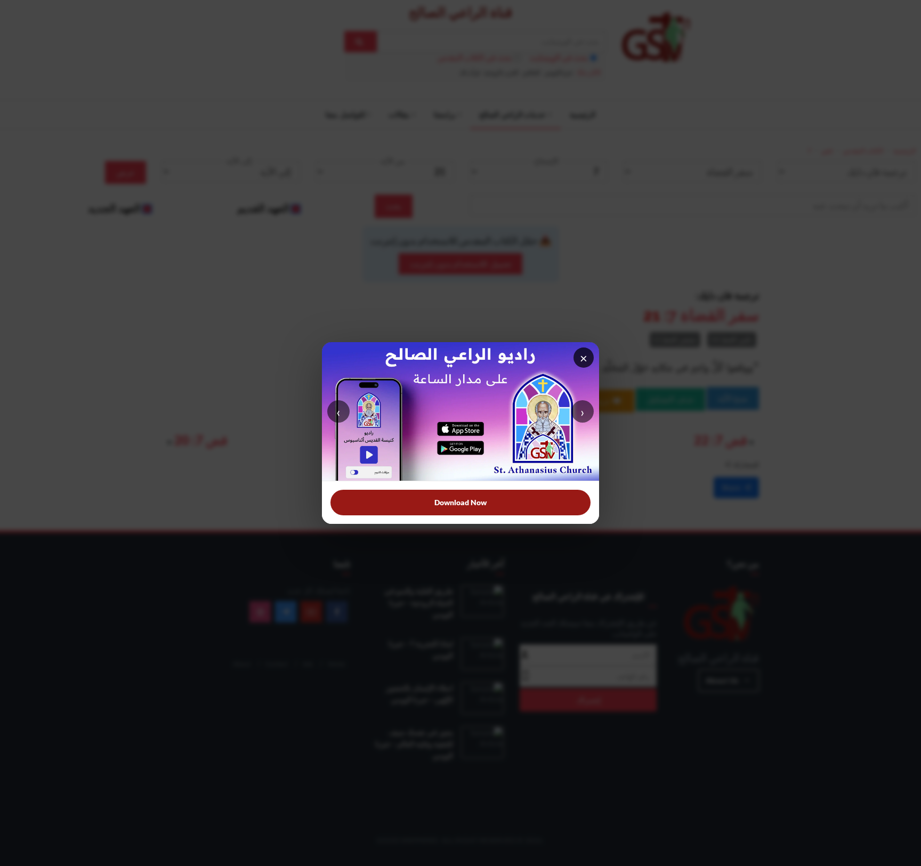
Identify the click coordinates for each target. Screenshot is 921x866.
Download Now (460, 502)
